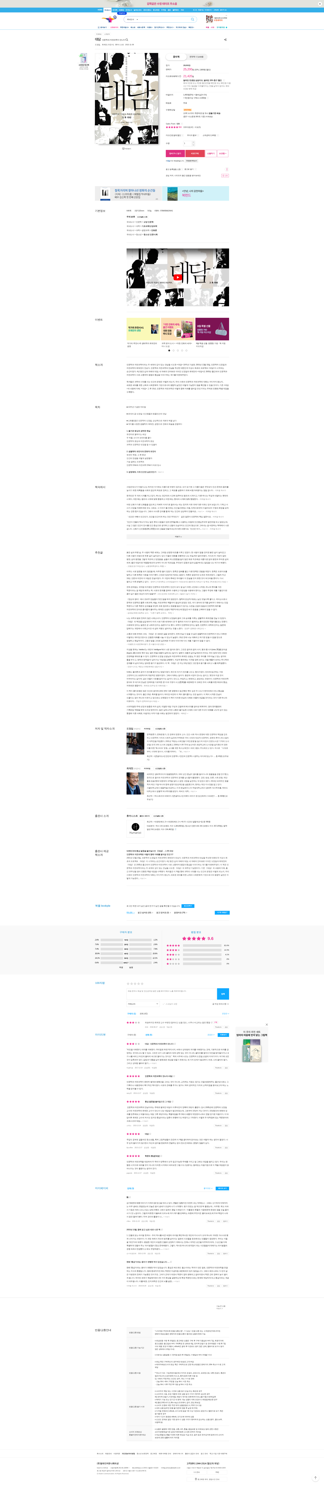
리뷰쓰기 (223, 1035)
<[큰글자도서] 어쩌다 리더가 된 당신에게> (189, 796)
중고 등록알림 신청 (173, 169)
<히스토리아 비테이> (162, 796)
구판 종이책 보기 (191, 161)
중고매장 (156, 10)
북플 (207, 27)
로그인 (195, 10)
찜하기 (225, 1221)
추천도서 (169, 27)
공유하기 (225, 39)
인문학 (139, 222)
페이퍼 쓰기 (222, 1188)
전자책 (115, 10)
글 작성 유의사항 (219, 1004)
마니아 (130, 912)
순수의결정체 (131, 1253)
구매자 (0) (131, 1035)
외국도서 (129, 10)
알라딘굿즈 (138, 10)
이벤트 (149, 27)
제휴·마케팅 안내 (165, 1454)
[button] (169, 350)
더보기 (160, 472)
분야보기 (103, 27)
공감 (226, 1027)
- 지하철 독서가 (220, 490)
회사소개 (100, 1454)
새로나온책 (141, 27)
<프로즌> (211, 796)
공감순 (210, 1035)
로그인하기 (188, 906)
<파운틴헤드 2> (160, 822)
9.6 (180, 127)
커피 (182, 10)
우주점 (163, 10)
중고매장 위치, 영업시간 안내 (208, 1479)
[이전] (103, 98)
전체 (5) (148, 1035)
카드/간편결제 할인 (173, 135)
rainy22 (129, 1093)
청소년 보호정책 (142, 1454)
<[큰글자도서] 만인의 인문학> (166, 756)
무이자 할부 (191, 135)
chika (128, 1221)
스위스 (129, 1125)
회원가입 (201, 10)
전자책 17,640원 (196, 57)
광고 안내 (204, 1454)
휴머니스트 (119, 45)
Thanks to (218, 1027)
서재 (212, 27)
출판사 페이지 (145, 816)
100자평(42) (188, 127)
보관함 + (222, 153)
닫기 (320, 4)
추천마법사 (124, 27)
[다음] (150, 98)
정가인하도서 (159, 27)
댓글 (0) (169, 1027)
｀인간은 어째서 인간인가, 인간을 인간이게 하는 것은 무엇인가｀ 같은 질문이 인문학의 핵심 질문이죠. (175, 517)
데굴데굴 (130, 1068)
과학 (138, 226)
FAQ (217, 1472)
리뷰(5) (198, 127)
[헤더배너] (216, 19)
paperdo (129, 1173)
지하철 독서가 (132, 1286)
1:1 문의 (197, 1472)
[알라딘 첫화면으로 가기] (110, 19)
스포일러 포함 (172, 1004)
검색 (192, 19)
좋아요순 (207, 1188)
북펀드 (190, 27)
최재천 (104, 45)
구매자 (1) (131, 1014)
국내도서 (107, 10)
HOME (100, 10)
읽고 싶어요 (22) (145, 912)
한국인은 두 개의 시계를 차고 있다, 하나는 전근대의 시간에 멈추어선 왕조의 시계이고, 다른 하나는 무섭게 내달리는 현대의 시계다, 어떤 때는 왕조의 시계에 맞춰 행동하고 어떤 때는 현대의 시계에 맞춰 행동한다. (177, 497)
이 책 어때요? (222, 912)
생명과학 (145, 230)
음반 (169, 10)
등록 (223, 994)
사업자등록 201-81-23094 (119, 1468)
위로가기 (315, 1478)
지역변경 (209, 117)
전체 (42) (144, 1014)
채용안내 (108, 1454)
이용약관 (117, 1454)
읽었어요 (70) (180, 912)
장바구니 (223, 10)
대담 (168, 161)
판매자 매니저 (178, 1454)
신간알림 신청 (142, 217)
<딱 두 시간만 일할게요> (191, 822)
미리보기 (128, 149)
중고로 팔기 (189, 169)
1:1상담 (187, 1331)
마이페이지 (208, 10)
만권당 (121, 10)
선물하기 (211, 153)
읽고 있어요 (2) (162, 912)
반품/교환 (195, 1331)
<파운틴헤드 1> (173, 822)
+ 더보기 (153, 1063)
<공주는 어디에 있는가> (203, 756)
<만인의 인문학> (186, 756)
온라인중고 (147, 10)
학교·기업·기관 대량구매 (218, 1454)
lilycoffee (130, 1148)
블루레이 (176, 10)
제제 (146, 1027)
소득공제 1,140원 (209, 135)
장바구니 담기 (175, 153)
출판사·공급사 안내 (192, 1454)
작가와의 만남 (181, 27)
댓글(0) (154, 1068)
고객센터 (216, 10)
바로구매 (195, 153)
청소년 (139, 234)
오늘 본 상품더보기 (220, 1307)
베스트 (133, 27)
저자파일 (147, 729)
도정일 (97, 45)
